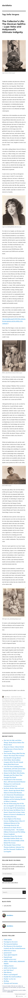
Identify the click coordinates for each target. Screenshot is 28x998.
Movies (12, 698)
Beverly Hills (13, 700)
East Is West (21, 703)
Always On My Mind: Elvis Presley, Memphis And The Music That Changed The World (14, 775)
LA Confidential (21, 713)
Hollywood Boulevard (18, 709)
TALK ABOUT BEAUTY (10, 955)
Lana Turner (5, 714)
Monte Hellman (18, 719)
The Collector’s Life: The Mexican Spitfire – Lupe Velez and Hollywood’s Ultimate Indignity (14, 26)
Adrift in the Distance (10, 968)
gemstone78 (7, 953)
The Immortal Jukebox (11, 944)
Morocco (4, 721)
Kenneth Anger (13, 713)
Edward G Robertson (11, 704)
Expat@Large (8, 957)
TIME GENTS (8, 939)
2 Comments (12, 727)
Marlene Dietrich (19, 716)
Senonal (17, 724)
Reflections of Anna (10, 950)
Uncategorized (18, 698)
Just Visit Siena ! (9, 970)
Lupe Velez (12, 716)
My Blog (6, 981)
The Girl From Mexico (15, 726)
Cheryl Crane (14, 703)
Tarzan (8, 726)
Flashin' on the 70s (10, 979)
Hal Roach (9, 708)
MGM (12, 718)
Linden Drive (5, 716)
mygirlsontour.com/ (10, 959)
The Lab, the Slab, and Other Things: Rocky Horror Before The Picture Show (14, 743)
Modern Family (9, 719)
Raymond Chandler (10, 722)
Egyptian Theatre (20, 704)
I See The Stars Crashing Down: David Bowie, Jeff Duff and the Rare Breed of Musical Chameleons (14, 769)
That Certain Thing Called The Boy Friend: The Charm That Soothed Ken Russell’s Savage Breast (14, 756)
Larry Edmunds (13, 714)
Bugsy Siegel (14, 701)
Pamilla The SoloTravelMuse (12, 977)
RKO (17, 722)
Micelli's (16, 718)
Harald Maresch (16, 708)
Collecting (4, 698)
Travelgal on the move (11, 942)
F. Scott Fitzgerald (6, 706)
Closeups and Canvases (11, 983)
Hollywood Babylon (7, 709)
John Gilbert (5, 711)
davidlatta (7, 5)
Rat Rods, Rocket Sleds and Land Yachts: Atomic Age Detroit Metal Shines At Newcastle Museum (14, 790)
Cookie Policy (10, 991)
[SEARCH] (24, 892)
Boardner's (8, 701)
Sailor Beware (10, 724)
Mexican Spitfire (6, 718)
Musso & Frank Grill (11, 721)
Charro (8, 703)
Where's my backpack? (11, 974)
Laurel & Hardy (21, 714)
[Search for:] (12, 892)
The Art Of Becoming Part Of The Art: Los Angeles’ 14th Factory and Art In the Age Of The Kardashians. (14, 806)
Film (9, 698)
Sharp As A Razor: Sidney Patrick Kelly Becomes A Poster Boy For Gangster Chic (14, 749)
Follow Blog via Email (11, 860)
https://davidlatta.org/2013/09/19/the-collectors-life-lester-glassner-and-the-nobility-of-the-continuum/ (14, 321)
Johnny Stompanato (14, 711)
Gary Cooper (15, 706)
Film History (7, 972)
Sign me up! (7, 879)
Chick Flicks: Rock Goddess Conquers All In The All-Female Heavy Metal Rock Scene (13, 762)
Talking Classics (9, 966)
